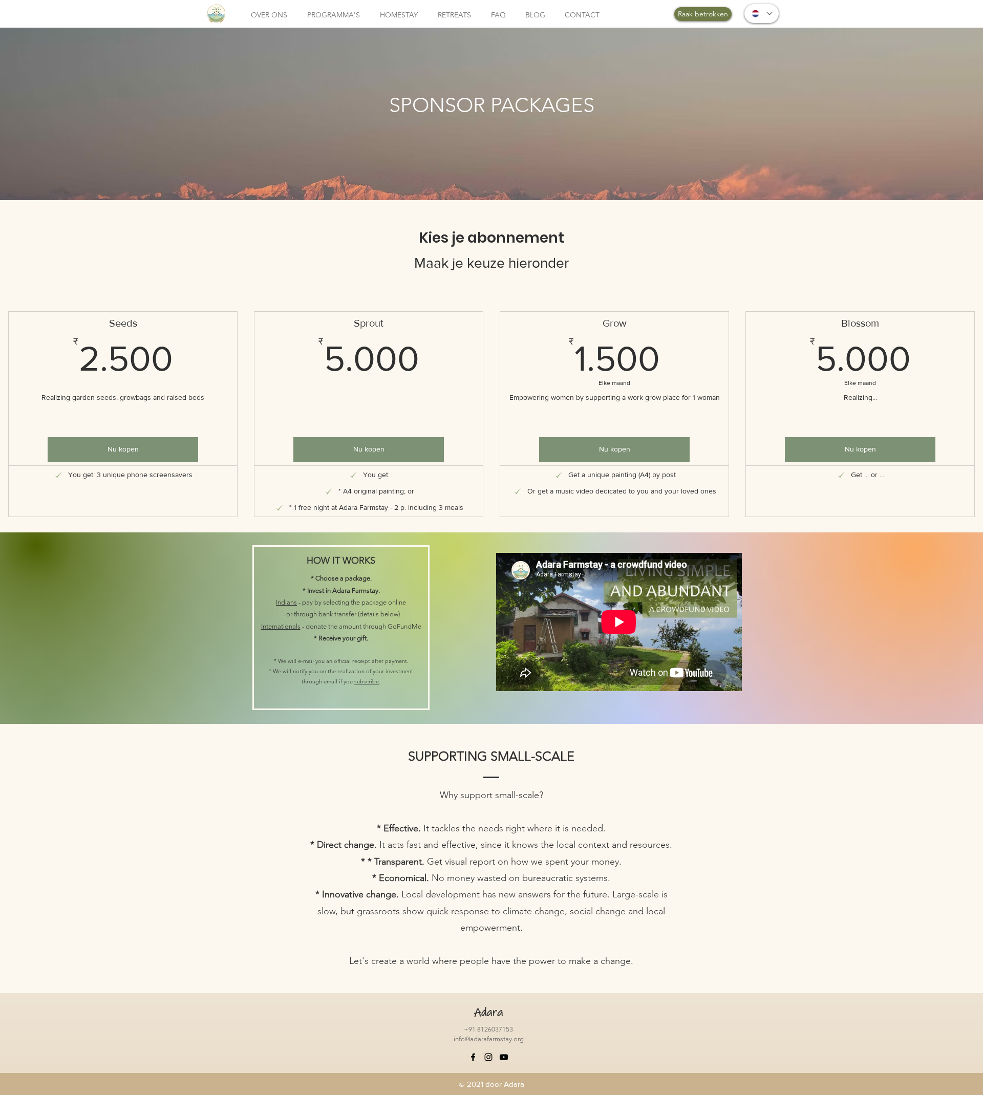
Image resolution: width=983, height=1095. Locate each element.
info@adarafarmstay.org (489, 1039)
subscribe (366, 681)
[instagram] (488, 1057)
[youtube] (504, 1057)
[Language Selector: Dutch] (761, 13)
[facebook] (473, 1057)
